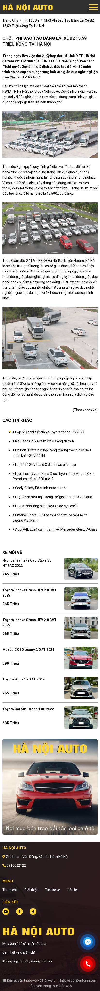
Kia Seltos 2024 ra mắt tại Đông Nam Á (44, 441)
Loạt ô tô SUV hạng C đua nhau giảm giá (45, 464)
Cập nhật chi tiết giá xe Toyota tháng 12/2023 (49, 432)
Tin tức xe (52, 890)
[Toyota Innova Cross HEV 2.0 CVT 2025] (81, 598)
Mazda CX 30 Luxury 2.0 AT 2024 (28, 649)
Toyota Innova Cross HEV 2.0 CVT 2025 (29, 592)
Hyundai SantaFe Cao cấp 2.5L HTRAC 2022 (26, 563)
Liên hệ (72, 890)
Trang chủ (10, 890)
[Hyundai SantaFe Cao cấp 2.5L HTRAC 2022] (81, 569)
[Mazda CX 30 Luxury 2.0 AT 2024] (81, 658)
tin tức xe (31, 20)
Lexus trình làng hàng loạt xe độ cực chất (45, 506)
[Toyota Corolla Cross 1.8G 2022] (81, 717)
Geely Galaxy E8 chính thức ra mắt (40, 488)
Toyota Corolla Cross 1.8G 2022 (28, 709)
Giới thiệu (31, 890)
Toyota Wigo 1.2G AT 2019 (23, 679)
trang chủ (10, 20)
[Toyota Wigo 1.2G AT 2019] (81, 688)
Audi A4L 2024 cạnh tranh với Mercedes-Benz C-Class (55, 529)
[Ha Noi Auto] (29, 7)
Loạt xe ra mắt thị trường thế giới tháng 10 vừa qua (53, 497)
